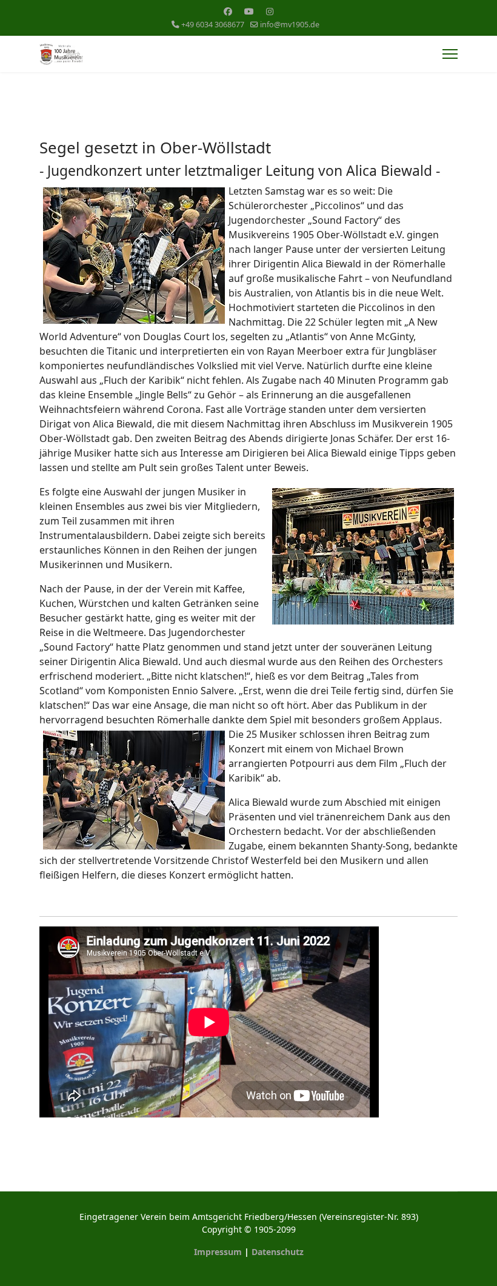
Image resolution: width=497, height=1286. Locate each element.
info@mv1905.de (289, 24)
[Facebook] (228, 11)
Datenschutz (278, 1252)
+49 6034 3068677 (212, 24)
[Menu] (450, 54)
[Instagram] (269, 11)
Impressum (218, 1252)
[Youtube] (249, 11)
